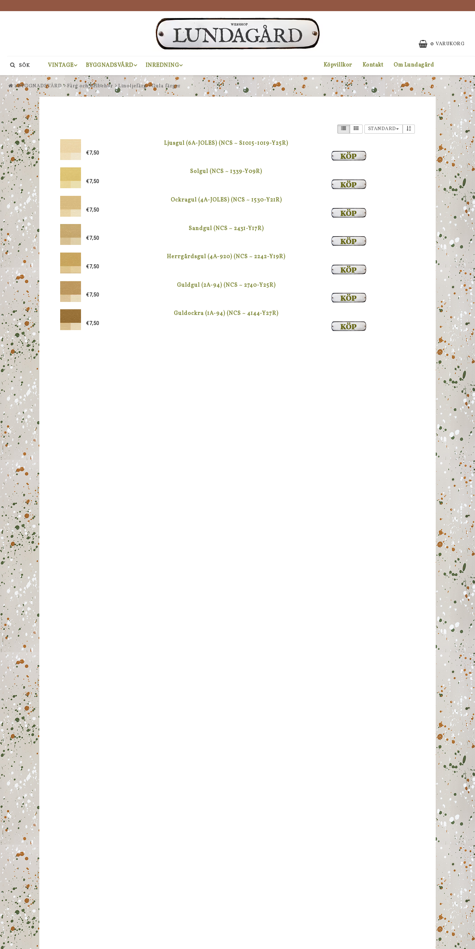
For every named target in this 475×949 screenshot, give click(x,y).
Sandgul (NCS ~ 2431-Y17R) (226, 228)
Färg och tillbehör (90, 86)
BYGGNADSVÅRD (110, 65)
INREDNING (162, 65)
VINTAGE (61, 65)
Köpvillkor (338, 65)
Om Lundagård (414, 65)
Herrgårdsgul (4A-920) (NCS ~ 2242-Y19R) (226, 257)
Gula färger (166, 86)
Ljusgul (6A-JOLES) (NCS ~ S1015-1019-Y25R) (226, 143)
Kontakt (373, 65)
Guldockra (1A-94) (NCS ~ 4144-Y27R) (226, 313)
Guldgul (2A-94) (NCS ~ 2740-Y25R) (226, 285)
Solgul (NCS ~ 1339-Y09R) (226, 171)
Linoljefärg (132, 86)
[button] (445, 44)
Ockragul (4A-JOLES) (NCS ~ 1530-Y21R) (226, 200)
